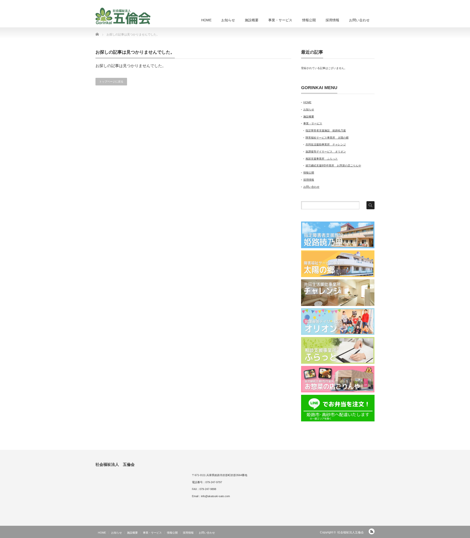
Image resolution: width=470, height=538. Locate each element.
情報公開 (309, 20)
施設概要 (251, 20)
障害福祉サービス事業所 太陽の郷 (327, 137)
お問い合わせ (359, 20)
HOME (206, 20)
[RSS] (372, 531)
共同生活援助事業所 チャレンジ (326, 144)
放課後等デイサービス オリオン (326, 151)
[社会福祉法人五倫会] (123, 16)
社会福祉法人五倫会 (350, 532)
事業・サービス (280, 20)
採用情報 (332, 20)
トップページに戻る (111, 81)
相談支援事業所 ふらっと (322, 158)
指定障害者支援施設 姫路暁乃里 (326, 130)
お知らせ (228, 20)
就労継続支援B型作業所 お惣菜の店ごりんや (333, 165)
